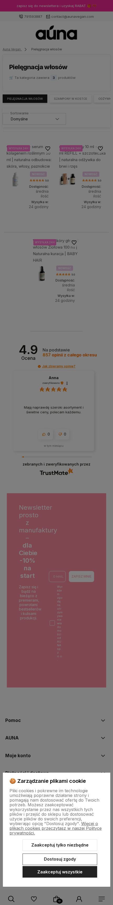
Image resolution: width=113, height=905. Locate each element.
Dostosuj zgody (60, 859)
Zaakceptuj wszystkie (60, 871)
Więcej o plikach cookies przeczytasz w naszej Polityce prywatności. (55, 828)
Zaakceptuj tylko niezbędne (60, 845)
